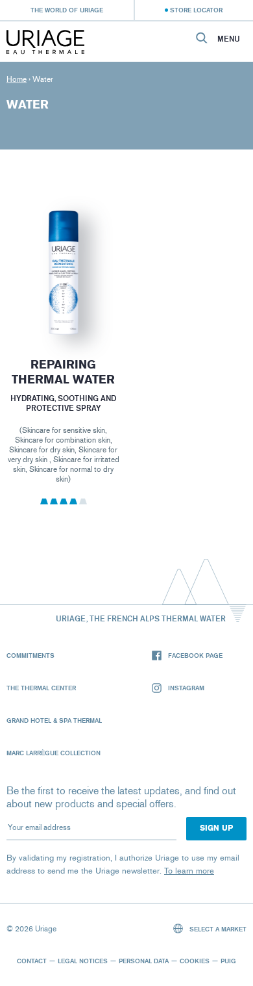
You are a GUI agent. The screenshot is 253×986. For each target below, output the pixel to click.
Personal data (144, 961)
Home (16, 79)
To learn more (189, 871)
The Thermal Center (41, 688)
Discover (63, 306)
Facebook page (195, 655)
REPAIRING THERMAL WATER (63, 372)
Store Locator (196, 10)
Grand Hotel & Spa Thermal (54, 720)
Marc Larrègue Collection (53, 753)
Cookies (195, 961)
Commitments (30, 655)
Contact (32, 961)
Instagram (186, 688)
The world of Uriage (66, 10)
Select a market (217, 929)
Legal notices (83, 961)
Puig (228, 961)
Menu (228, 39)
